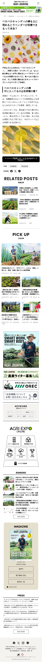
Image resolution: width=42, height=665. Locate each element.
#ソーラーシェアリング (15, 412)
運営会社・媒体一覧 (26, 651)
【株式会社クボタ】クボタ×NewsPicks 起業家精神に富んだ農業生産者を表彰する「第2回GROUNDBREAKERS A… (21, 613)
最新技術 (11, 16)
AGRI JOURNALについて (13, 646)
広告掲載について (21, 648)
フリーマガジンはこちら (28, 646)
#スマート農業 (21, 416)
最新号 (21, 569)
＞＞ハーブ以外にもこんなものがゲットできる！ (21, 159)
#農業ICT (10, 416)
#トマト (31, 416)
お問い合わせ (31, 648)
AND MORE (21, 517)
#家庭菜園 (24, 166)
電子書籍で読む (21, 575)
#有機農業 (13, 166)
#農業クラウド (29, 412)
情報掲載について (10, 648)
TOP (4, 16)
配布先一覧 (21, 582)
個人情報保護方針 (15, 651)
